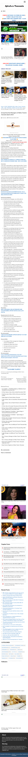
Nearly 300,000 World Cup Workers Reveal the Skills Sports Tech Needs (12, 598)
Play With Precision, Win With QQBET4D (13, 563)
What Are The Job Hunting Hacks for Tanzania (14, 559)
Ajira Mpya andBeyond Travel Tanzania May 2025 (13, 431)
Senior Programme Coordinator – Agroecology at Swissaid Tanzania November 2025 (12, 412)
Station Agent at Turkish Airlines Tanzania (11, 397)
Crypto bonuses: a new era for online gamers (12, 624)
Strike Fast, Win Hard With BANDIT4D (11, 635)
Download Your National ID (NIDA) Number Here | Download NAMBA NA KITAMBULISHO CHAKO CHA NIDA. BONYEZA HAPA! (13, 193)
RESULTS (12, 656)
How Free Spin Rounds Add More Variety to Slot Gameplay (13, 611)
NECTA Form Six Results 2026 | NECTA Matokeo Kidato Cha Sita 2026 (13, 600)
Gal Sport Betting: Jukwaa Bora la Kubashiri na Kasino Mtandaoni (12, 637)
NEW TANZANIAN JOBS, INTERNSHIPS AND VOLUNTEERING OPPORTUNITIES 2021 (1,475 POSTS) (12, 311)
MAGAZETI (20, 651)
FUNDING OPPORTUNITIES (7, 645)
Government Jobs (19, 645)
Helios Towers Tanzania (20, 106)
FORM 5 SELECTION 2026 (14, 17)
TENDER (18, 656)
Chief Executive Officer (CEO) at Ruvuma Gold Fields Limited (14, 548)
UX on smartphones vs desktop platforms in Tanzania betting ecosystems (12, 617)
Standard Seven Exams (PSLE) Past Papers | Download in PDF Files (14, 584)
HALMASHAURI (4, 647)
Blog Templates (23, 754)
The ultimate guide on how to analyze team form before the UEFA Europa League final (13, 629)
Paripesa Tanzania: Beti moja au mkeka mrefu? (14, 579)
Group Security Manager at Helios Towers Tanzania (7, 379)
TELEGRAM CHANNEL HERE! (14, 65)
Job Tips (13, 651)
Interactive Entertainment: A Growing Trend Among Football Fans (12, 609)
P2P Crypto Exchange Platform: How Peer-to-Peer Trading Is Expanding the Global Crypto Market (13, 620)
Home (2, 106)
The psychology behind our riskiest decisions (14, 571)
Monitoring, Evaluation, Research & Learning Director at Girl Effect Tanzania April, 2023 (21, 380)
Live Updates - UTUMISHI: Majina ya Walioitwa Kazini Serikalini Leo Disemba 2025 (14, 389)
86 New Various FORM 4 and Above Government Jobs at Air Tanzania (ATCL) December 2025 (14, 409)
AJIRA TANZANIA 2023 (9, 106)
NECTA (10, 653)
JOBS (2, 107)
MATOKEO (4, 653)
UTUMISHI (11, 658)
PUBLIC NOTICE (5, 656)
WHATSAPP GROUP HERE (17, 63)
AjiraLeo (9, 754)
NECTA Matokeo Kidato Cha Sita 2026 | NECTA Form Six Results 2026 (14, 556)
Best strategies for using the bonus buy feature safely (13, 627)
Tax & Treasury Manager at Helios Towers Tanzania (13, 439)
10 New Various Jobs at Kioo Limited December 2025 (13, 392)
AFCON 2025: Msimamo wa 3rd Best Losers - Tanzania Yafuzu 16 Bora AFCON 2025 (14, 576)
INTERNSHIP (4, 649)
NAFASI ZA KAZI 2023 (17, 107)
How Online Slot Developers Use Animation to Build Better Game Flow (12, 606)
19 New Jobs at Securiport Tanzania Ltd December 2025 (14, 406)
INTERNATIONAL (14, 647)
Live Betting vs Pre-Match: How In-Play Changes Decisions (14, 568)
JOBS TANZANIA (8, 107)
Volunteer (18, 658)
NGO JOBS (17, 653)
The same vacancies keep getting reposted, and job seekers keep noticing (14, 622)
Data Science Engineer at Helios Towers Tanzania (13, 445)
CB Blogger (14, 755)
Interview (12, 649)
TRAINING (4, 658)
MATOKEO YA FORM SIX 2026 (16, 15)
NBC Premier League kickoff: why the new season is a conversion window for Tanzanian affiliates (13, 593)
